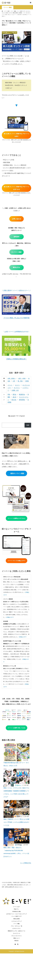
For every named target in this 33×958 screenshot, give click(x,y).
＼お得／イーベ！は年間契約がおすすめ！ (16, 331)
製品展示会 (22, 394)
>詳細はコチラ (22, 637)
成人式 (14, 397)
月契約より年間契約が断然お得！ (16, 359)
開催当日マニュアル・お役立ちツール (16, 931)
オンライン (17, 387)
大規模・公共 (15, 390)
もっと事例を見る (25, 863)
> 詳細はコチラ (10, 617)
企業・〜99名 (22, 378)
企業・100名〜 (12, 378)
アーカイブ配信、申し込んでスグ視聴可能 (16, 318)
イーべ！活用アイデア (16, 916)
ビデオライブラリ (16, 928)
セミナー (17, 385)
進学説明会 (22, 399)
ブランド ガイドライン (16, 935)
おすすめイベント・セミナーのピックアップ (16, 913)
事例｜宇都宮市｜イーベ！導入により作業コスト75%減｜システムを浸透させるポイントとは (16, 822)
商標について (16, 938)
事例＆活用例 (16, 918)
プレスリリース (16, 933)
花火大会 (14, 399)
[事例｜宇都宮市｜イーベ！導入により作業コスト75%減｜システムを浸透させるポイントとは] (16, 809)
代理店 (27, 381)
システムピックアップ (16, 921)
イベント (10, 385)
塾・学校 (20, 381)
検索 (27, 425)
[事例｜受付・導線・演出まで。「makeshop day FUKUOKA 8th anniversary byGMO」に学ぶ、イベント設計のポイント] (16, 837)
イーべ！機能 (8, 7)
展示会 (14, 394)
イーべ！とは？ (16, 906)
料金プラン (16, 909)
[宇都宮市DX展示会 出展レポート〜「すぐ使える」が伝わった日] (16, 752)
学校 (9, 394)
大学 (14, 381)
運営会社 (16, 940)
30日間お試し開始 (16, 911)
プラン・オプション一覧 (16, 926)
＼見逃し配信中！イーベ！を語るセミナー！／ (16, 290)
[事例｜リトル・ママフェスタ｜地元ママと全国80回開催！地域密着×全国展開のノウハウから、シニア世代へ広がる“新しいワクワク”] (16, 777)
